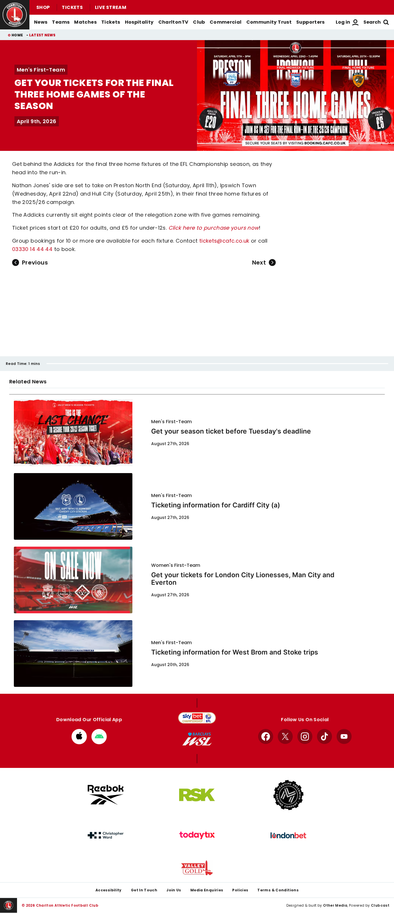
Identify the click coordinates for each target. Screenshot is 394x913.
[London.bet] (288, 835)
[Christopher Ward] (105, 835)
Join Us (173, 890)
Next (259, 262)
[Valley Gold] (197, 867)
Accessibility (108, 890)
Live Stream (110, 7)
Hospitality (139, 22)
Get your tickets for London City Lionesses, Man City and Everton (243, 578)
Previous (35, 262)
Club (199, 22)
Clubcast (380, 905)
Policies (240, 890)
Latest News (42, 35)
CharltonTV (173, 22)
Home (17, 35)
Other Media (335, 905)
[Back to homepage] (14, 14)
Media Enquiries (206, 890)
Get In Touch (144, 890)
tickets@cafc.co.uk (224, 240)
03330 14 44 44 (32, 249)
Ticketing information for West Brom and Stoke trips (234, 652)
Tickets (72, 7)
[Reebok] (105, 795)
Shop (43, 7)
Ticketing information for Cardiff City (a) (215, 505)
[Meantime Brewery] (288, 795)
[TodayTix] (197, 835)
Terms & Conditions (278, 890)
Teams (61, 22)
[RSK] (197, 795)
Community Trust (269, 22)
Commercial (226, 22)
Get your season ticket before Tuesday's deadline (231, 431)
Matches (85, 22)
